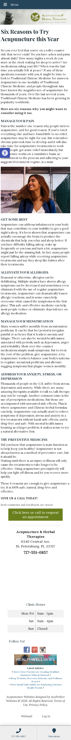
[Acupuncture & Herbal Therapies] (35, 17)
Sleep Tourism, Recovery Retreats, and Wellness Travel (36, 680)
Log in (46, 716)
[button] (5, 153)
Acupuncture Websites (20, 697)
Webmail (26, 716)
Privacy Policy (38, 705)
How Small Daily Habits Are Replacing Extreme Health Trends (36, 686)
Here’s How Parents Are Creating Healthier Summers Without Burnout (36, 673)
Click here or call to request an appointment (35, 514)
